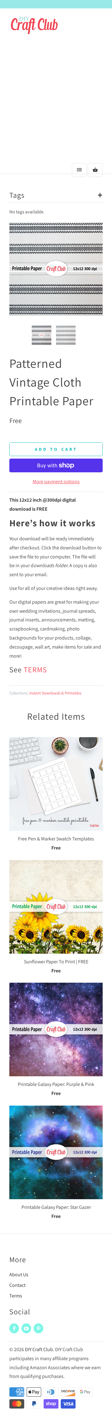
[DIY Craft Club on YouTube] (26, 1328)
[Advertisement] (56, 101)
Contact (17, 1285)
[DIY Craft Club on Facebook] (14, 1328)
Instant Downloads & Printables (55, 693)
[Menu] (79, 170)
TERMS (35, 669)
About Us (18, 1274)
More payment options (56, 481)
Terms (15, 1295)
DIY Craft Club (39, 1349)
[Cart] (95, 170)
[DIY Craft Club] (34, 28)
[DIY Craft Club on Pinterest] (38, 1328)
